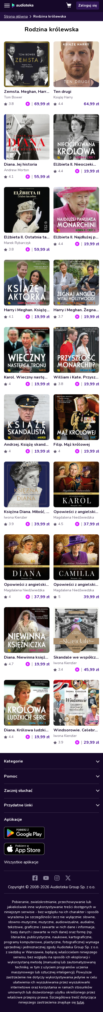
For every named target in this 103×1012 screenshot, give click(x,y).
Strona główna (16, 16)
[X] (68, 878)
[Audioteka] (23, 5)
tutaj (80, 1002)
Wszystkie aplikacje (21, 862)
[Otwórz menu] (7, 6)
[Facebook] (35, 878)
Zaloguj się (87, 5)
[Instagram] (57, 878)
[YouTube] (46, 878)
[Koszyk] (69, 6)
